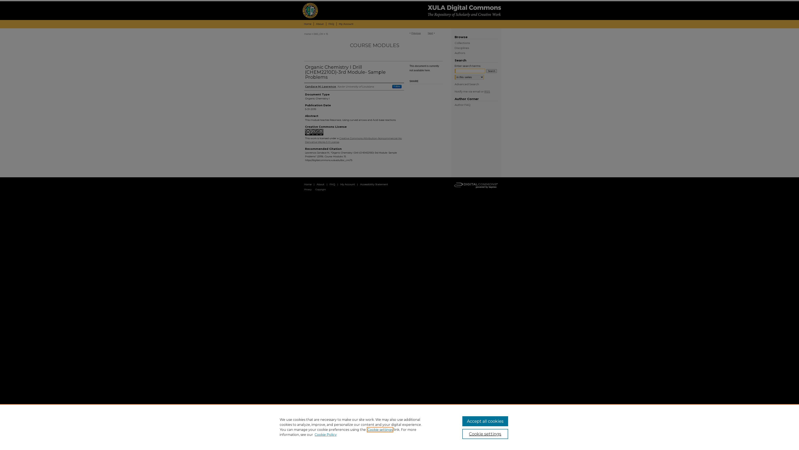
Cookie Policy (326, 435)
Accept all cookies (485, 421)
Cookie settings (380, 430)
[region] (399, 427)
